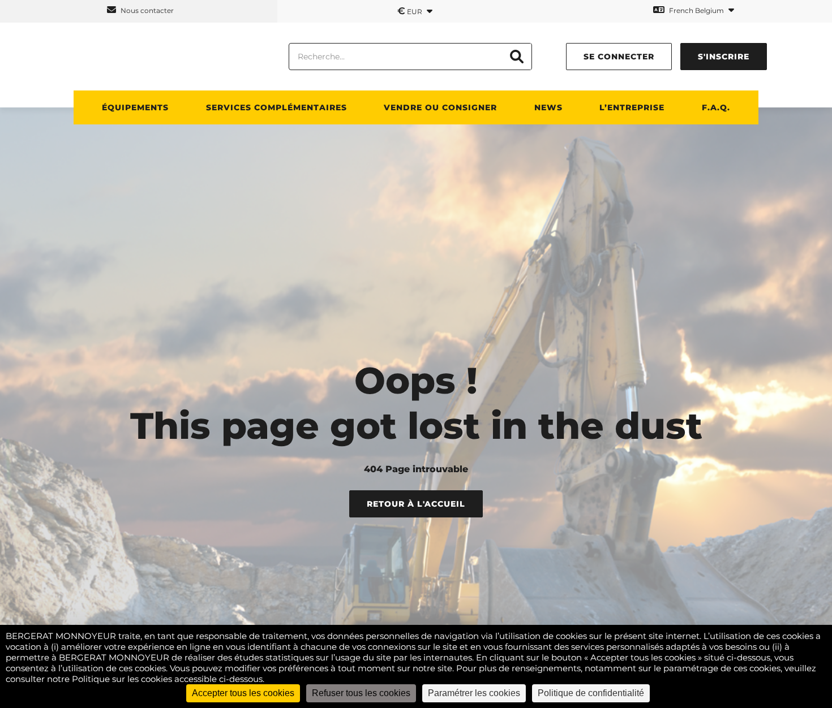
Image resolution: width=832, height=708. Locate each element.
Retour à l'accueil (416, 504)
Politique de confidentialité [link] (591, 693)
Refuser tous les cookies (361, 693)
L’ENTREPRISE (631, 107)
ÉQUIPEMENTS (135, 107)
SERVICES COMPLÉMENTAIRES (276, 107)
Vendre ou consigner (440, 107)
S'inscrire (723, 56)
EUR (410, 10)
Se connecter (619, 56)
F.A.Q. (716, 107)
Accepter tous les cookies (243, 693)
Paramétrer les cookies (474, 693)
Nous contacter (146, 10)
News (548, 107)
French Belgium (696, 10)
